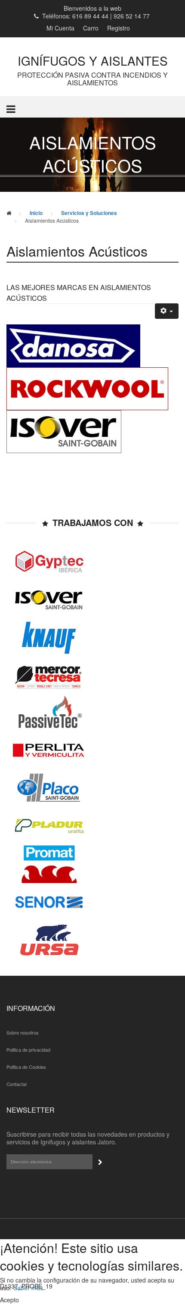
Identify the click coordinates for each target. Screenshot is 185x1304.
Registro (118, 28)
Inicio (36, 213)
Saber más (28, 1287)
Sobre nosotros (22, 1032)
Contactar (16, 1083)
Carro (91, 28)
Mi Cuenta (60, 28)
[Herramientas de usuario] (167, 311)
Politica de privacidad (28, 1049)
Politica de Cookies (26, 1066)
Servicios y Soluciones (89, 213)
